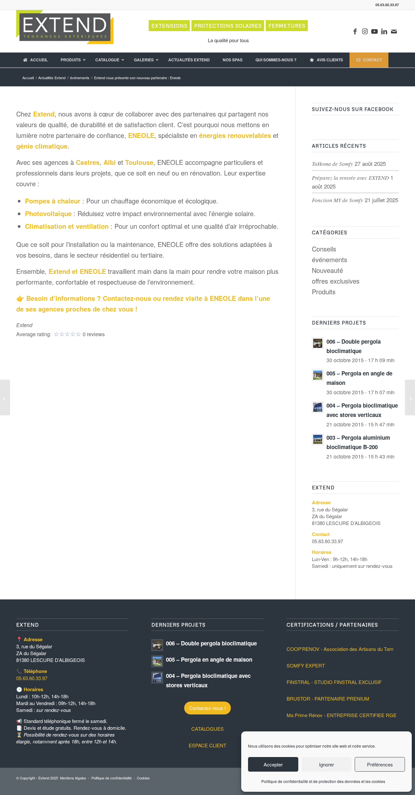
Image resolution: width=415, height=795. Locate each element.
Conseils (324, 248)
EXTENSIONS (169, 26)
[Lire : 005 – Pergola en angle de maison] (318, 375)
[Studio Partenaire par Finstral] (410, 397)
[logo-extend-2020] (64, 31)
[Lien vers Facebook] (355, 31)
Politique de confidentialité (111, 777)
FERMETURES (286, 26)
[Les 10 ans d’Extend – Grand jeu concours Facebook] (5, 397)
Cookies (143, 777)
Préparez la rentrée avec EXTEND (350, 177)
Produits (324, 291)
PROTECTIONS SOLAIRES (228, 26)
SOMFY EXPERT (306, 665)
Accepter (273, 764)
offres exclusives (336, 281)
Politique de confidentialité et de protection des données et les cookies (323, 781)
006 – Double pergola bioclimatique (211, 643)
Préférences (380, 764)
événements (329, 259)
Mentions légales (73, 777)
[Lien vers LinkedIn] (384, 31)
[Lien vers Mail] (394, 31)
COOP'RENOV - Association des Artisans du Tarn (340, 648)
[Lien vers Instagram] (365, 31)
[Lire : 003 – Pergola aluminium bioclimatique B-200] (318, 439)
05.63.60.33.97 (31, 678)
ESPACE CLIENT (207, 745)
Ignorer (326, 764)
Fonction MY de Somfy (337, 200)
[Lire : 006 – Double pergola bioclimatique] (318, 343)
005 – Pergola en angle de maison (209, 659)
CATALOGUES (207, 728)
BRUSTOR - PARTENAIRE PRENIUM (328, 698)
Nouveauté (327, 270)
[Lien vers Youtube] (374, 31)
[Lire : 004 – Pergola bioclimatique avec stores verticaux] (318, 407)
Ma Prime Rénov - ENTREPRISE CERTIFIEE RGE (342, 715)
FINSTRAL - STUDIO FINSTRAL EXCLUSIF (334, 682)
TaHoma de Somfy (332, 163)
